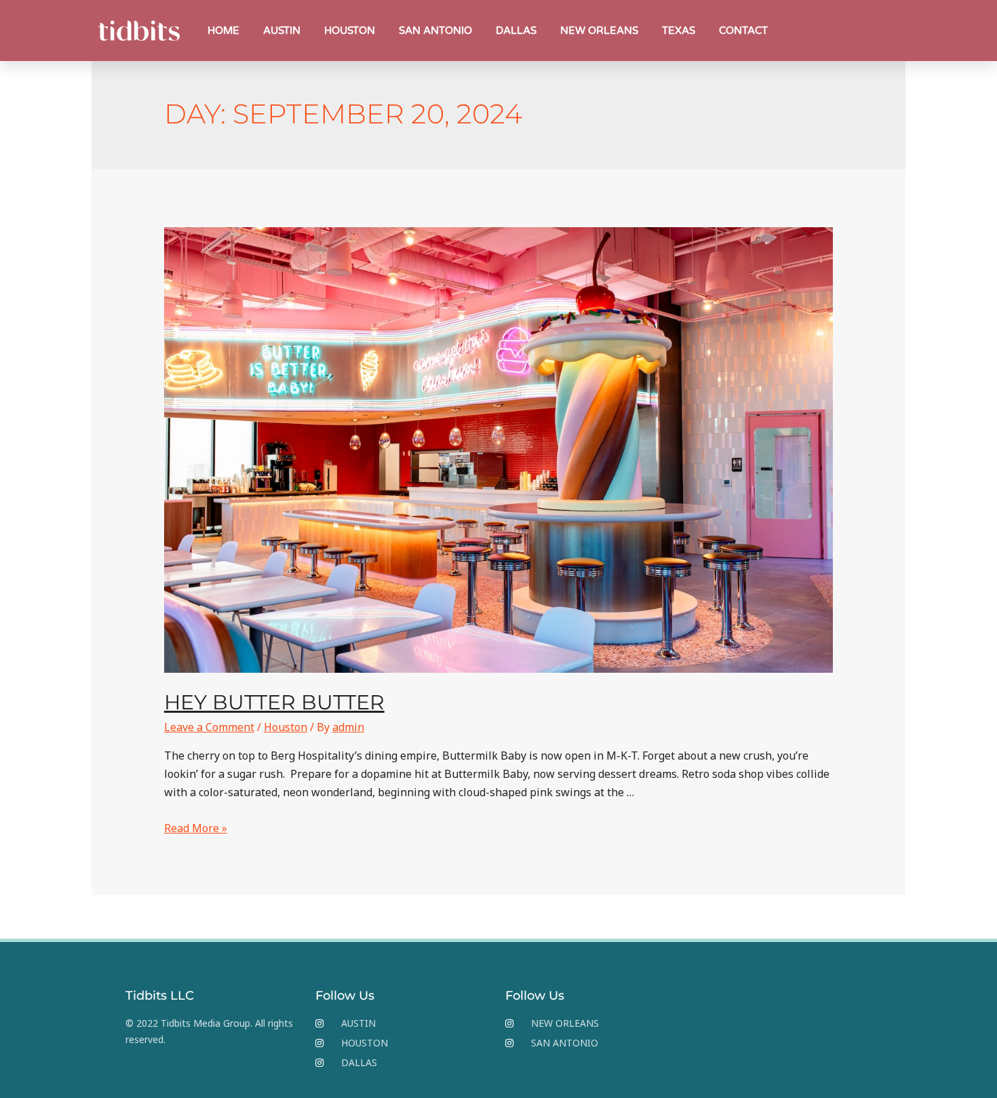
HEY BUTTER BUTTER (274, 702)
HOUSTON (349, 30)
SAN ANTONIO (435, 30)
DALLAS (516, 30)
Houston (285, 727)
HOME (223, 30)
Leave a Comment (209, 727)
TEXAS (678, 30)
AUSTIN (281, 30)
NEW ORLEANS (599, 30)
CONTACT (743, 30)
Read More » (195, 828)
